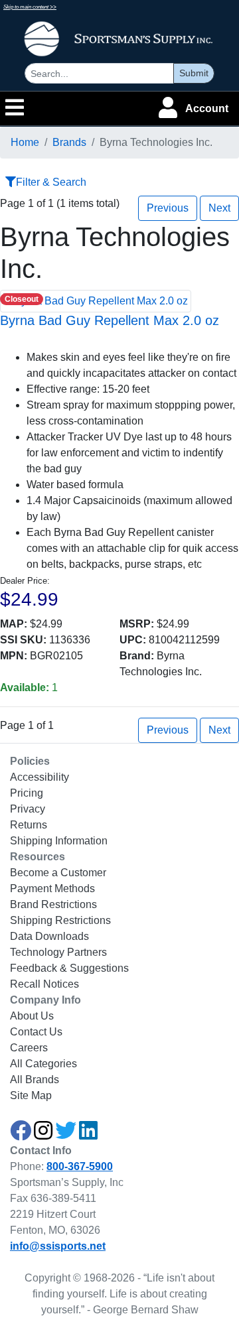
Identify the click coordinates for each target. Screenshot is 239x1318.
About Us (32, 1015)
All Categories (43, 1063)
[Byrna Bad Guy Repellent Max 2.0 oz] (95, 300)
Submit (193, 73)
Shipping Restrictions (60, 920)
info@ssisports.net (58, 1246)
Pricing (26, 793)
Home (25, 142)
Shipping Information (59, 840)
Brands (69, 142)
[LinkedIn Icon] (88, 1134)
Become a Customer (58, 872)
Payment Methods (52, 888)
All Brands (34, 1079)
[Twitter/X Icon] (65, 1134)
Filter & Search (51, 182)
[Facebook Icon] (20, 1134)
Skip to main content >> (29, 7)
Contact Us (36, 1031)
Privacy (27, 809)
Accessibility (39, 777)
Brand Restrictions (53, 904)
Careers (29, 1047)
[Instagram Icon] (43, 1134)
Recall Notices (44, 984)
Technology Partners (58, 952)
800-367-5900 (79, 1166)
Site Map (31, 1095)
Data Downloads (49, 936)
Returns (28, 824)
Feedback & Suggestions (69, 968)
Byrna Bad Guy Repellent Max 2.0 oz (109, 320)
